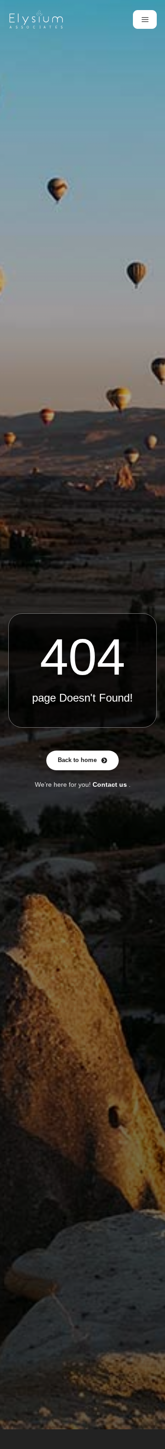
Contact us (110, 784)
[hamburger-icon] (145, 19)
